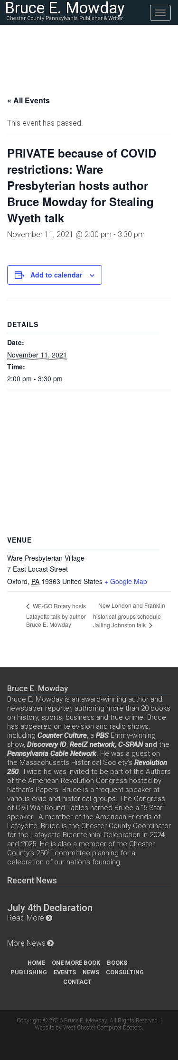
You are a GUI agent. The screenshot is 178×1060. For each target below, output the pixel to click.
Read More (25, 917)
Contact (77, 981)
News (91, 972)
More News (26, 943)
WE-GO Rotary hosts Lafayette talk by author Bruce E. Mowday (56, 615)
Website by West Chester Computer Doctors (88, 1027)
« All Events (28, 100)
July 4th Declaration (50, 907)
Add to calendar (56, 274)
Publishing (28, 972)
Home (36, 962)
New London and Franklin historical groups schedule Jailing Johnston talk (129, 615)
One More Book (76, 962)
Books (117, 962)
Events (65, 972)
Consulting (125, 972)
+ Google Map (125, 581)
